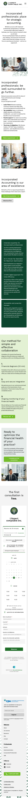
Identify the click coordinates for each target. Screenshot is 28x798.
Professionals (8, 744)
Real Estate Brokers (8, 750)
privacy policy (16, 718)
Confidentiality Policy (9, 781)
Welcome (6, 724)
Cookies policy (7, 784)
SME (5, 755)
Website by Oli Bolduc (9, 787)
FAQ (5, 736)
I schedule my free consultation (14, 459)
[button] (25, 3)
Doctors (6, 747)
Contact (6, 739)
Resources (6, 733)
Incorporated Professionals (10, 752)
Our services (14, 52)
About (5, 728)
